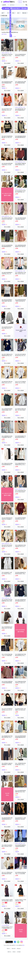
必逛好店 (10, 25)
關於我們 (13, 948)
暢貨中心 (10, 14)
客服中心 (8, 948)
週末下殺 (10, 28)
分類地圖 (18, 951)
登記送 (10, 11)
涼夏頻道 (10, 22)
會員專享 (10, 30)
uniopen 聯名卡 (16, 8)
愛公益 (10, 33)
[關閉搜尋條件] (8, 4)
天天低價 (10, 19)
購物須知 (19, 948)
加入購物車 (8, 63)
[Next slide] (12, 45)
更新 (23, 945)
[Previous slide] (2, 45)
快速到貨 (10, 17)
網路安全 (9, 951)
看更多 (10, 35)
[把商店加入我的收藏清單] (25, 336)
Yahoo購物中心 (9, 2)
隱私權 (14, 951)
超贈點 (25, 8)
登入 (20, 1)
